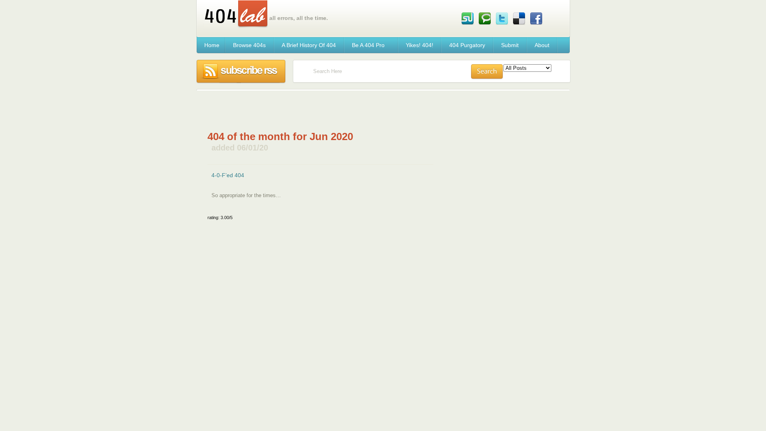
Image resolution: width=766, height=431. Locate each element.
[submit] (486, 72)
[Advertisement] (320, 115)
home (211, 45)
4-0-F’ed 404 (227, 175)
